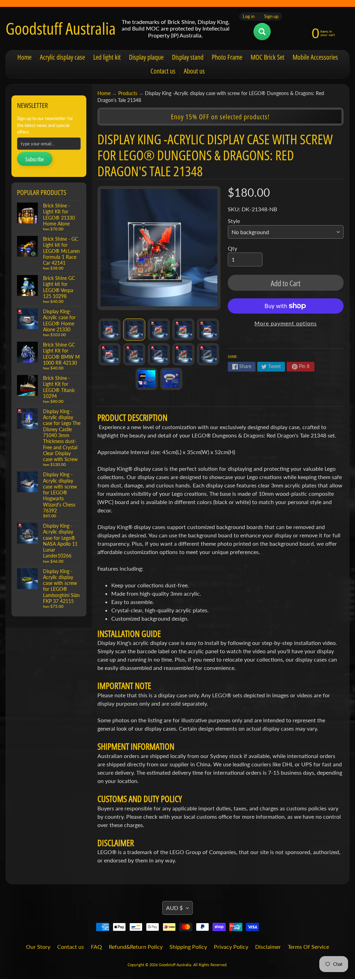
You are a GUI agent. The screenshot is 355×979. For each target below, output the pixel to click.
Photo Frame (227, 57)
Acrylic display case (62, 57)
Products (127, 93)
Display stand (188, 57)
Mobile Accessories (315, 57)
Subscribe (34, 159)
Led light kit (107, 57)
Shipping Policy (188, 946)
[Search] (262, 31)
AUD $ (174, 907)
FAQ (96, 946)
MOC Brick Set (267, 57)
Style (234, 221)
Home (24, 57)
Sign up (271, 16)
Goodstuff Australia (61, 28)
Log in (248, 16)
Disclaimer (268, 946)
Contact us (162, 71)
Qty (232, 248)
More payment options (285, 323)
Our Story (38, 946)
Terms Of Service (308, 946)
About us (194, 71)
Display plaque (146, 57)
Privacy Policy (231, 946)
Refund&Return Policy (136, 946)
